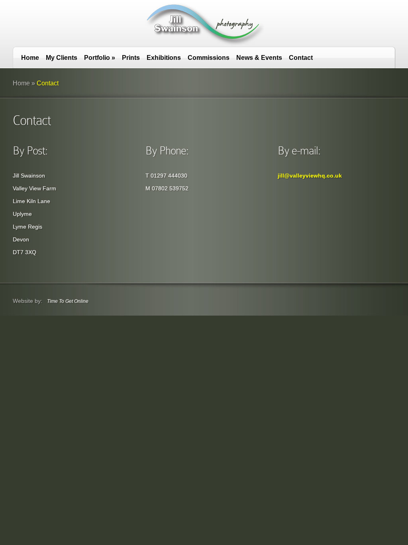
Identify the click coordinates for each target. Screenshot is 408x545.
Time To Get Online (67, 301)
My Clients (61, 57)
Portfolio (99, 57)
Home (30, 57)
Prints (131, 57)
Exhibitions (164, 57)
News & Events (259, 57)
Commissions (209, 57)
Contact (301, 57)
